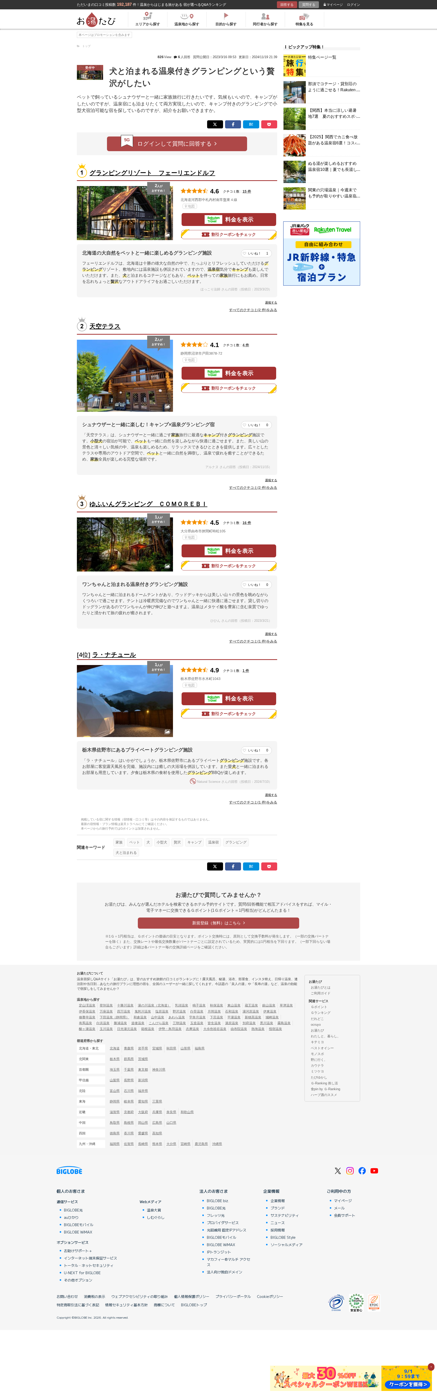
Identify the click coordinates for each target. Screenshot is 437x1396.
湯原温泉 (231, 1023)
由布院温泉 (239, 1029)
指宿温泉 (275, 1029)
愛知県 (143, 1101)
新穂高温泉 (253, 1017)
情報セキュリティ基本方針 (126, 1304)
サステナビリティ (285, 1215)
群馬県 (129, 1059)
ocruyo (316, 1024)
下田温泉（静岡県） (114, 1017)
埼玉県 (115, 1069)
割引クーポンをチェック (233, 234)
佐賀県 (129, 1144)
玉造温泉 (196, 1023)
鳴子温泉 (199, 1005)
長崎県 (143, 1144)
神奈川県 (158, 1069)
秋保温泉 (216, 1005)
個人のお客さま (71, 1191)
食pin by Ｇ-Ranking (325, 1089)
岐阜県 (129, 1101)
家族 (119, 842)
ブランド (278, 1207)
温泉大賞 (154, 1209)
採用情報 (278, 1229)
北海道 (115, 1048)
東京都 (143, 1069)
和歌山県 (187, 1112)
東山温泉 (234, 1005)
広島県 (157, 1123)
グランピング (236, 842)
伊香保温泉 (87, 1011)
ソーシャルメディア (286, 1244)
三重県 (157, 1101)
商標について (164, 1304)
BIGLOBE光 (73, 1209)
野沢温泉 (179, 1011)
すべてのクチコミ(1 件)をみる (253, 641)
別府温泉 (249, 1023)
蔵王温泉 (251, 1005)
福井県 (143, 1091)
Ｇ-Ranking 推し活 (324, 1083)
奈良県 (171, 1112)
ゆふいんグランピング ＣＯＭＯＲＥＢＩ (148, 503)
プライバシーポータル (233, 1296)
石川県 (129, 1091)
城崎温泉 (272, 1017)
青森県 (129, 1048)
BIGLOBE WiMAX (78, 1231)
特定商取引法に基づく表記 (78, 1304)
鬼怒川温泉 (143, 1011)
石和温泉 (231, 1011)
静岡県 (115, 1101)
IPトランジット (219, 1251)
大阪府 (143, 1112)
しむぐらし (156, 1217)
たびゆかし (319, 1077)
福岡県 (115, 1144)
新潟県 (143, 1080)
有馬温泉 (85, 1023)
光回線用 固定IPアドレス (226, 1229)
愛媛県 (143, 1133)
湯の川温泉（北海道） (154, 1005)
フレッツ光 (216, 1215)
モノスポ (317, 1054)
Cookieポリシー (270, 1296)
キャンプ (194, 842)
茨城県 (143, 1059)
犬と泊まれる (126, 853)
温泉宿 (213, 842)
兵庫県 (157, 1112)
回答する (287, 5)
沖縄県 (217, 1144)
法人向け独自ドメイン (224, 1271)
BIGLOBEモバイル (78, 1224)
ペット (134, 842)
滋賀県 (115, 1112)
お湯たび (317, 1030)
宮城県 (157, 1048)
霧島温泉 (284, 1023)
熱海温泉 (258, 1029)
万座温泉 (106, 1011)
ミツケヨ (317, 1071)
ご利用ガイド (321, 993)
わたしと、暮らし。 (325, 1036)
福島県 (200, 1048)
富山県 (115, 1091)
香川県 (129, 1133)
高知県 (157, 1133)
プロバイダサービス (223, 1222)
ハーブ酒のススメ (324, 1095)
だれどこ (317, 1019)
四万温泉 (123, 1011)
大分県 (171, 1144)
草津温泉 (286, 1005)
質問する (308, 5)
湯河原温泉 (251, 1011)
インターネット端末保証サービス (90, 1258)
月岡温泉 (214, 1011)
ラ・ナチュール (114, 654)
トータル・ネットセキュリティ (89, 1265)
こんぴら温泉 (158, 1023)
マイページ (334, 5)
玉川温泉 (106, 1029)
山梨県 (115, 1080)
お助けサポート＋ (78, 1250)
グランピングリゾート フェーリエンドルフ (152, 172)
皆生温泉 (214, 1023)
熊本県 (157, 1144)
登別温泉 (106, 1005)
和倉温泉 (140, 1017)
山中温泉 (157, 1017)
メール (339, 1207)
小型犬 (162, 842)
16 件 (247, 523)
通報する (271, 302)
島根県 (129, 1123)
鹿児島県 (201, 1144)
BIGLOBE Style (283, 1237)
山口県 (171, 1123)
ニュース (278, 1222)
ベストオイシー (322, 1048)
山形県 (185, 1048)
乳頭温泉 (181, 1005)
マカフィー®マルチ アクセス (228, 1262)
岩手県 (143, 1048)
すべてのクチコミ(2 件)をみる (253, 310)
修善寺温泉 (87, 1017)
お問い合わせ (67, 1296)
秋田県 (171, 1048)
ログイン (353, 5)
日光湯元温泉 (127, 1029)
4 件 (246, 345)
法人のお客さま (214, 1191)
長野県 (129, 1080)
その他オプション (78, 1280)
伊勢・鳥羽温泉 (170, 1029)
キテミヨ (317, 1042)
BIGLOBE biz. (218, 1200)
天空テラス (105, 326)
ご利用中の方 (339, 1191)
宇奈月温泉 (197, 1017)
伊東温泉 (269, 1011)
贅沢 (177, 842)
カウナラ (317, 1065)
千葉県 (129, 1069)
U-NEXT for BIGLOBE (82, 1272)
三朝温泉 (179, 1023)
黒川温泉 (266, 1023)
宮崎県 (185, 1144)
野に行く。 (319, 1060)
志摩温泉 (192, 1029)
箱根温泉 (147, 1029)
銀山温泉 (268, 1005)
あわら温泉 (176, 1017)
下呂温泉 (216, 1017)
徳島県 (115, 1133)
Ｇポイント (319, 1007)
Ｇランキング (321, 1013)
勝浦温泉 (120, 1023)
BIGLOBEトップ (194, 1304)
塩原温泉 (161, 1011)
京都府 (129, 1112)
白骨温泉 (196, 1011)
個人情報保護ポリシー (191, 1296)
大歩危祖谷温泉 (214, 1029)
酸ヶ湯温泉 (87, 1029)
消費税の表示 (94, 1296)
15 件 (247, 191)
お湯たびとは (321, 987)
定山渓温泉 (87, 1005)
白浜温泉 (103, 1023)
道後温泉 (137, 1023)
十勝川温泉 (125, 1005)
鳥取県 (115, 1123)
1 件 (246, 671)
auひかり (71, 1217)
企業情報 (271, 1191)
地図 (191, 206)
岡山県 (143, 1123)
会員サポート (344, 1215)
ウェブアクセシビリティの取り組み (139, 1296)
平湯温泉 (234, 1017)
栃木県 (115, 1059)
